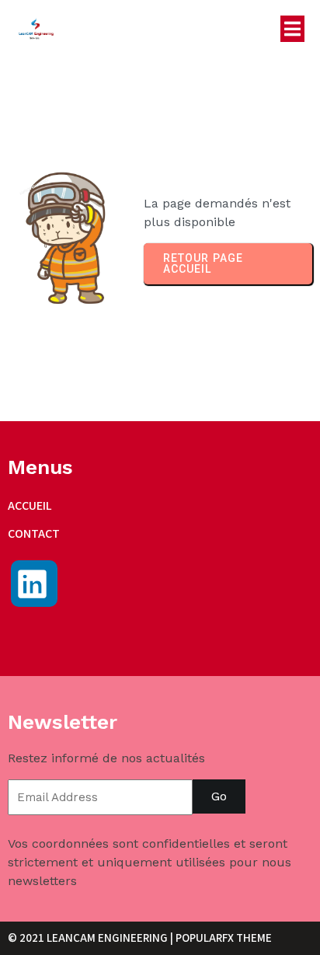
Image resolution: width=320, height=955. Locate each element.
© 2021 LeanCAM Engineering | (92, 937)
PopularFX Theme (224, 937)
